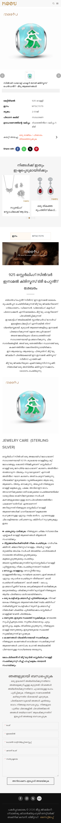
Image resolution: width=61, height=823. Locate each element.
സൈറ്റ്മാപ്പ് (46, 817)
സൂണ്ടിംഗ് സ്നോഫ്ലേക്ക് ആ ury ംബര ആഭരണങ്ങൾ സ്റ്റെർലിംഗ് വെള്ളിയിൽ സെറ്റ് (15, 210)
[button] (26, 218)
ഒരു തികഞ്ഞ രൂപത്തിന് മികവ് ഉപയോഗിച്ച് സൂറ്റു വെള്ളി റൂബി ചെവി (45, 208)
